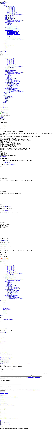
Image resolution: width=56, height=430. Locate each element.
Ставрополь (15, 418)
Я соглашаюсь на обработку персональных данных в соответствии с (21, 377)
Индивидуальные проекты (12, 12)
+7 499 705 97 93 (4, 107)
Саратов (11, 418)
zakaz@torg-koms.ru (4, 240)
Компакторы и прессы (9, 19)
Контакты (4, 49)
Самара (1, 418)
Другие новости (3, 156)
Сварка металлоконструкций (12, 33)
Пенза (1, 414)
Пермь (4, 414)
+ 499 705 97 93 (7, 210)
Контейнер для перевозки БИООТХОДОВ (15, 14)
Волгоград (12, 397)
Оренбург (4, 412)
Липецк (1, 406)
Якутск (1, 426)
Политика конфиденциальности (6, 357)
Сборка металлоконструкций (12, 32)
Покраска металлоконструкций (13, 31)
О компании (5, 95)
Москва (6, 408)
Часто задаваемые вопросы (8, 319)
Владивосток (2, 397)
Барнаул (1, 395)
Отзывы (6, 47)
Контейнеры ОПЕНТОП (9, 15)
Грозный (2, 399)
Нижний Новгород (15, 410)
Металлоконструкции (9, 30)
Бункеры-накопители (9, 27)
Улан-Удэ (2, 422)
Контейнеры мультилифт (9, 6)
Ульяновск (6, 422)
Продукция (5, 5)
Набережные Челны (4, 410)
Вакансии (6, 48)
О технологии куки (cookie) (5, 358)
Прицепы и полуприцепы (12, 26)
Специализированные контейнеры (11, 36)
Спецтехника (7, 22)
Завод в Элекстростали (9, 97)
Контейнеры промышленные (10, 18)
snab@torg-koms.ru (3, 244)
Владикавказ (8, 397)
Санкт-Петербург (6, 418)
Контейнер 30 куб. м (11, 9)
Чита (10, 424)
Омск (1, 412)
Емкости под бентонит (11, 37)
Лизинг (6, 93)
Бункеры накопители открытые (13, 28)
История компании (8, 96)
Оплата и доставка (6, 92)
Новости (6, 46)
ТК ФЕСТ (7, 45)
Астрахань (2, 393)
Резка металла (9, 35)
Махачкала (2, 408)
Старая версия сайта (4, 2)
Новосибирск (21, 410)
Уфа (9, 422)
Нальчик (9, 410)
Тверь (1, 420)
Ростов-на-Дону (3, 416)
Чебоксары (2, 424)
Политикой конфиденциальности (34, 377)
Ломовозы (9, 24)
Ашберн (6, 393)
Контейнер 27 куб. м (11, 8)
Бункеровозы (9, 23)
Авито (6, 94)
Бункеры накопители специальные (13, 29)
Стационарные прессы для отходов (13, 21)
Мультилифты (9, 25)
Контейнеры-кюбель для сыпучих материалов (15, 39)
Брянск (5, 395)
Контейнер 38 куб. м (11, 13)
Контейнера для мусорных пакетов (13, 38)
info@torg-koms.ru (11, 164)
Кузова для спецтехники (9, 16)
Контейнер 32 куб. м (11, 10)
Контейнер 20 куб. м (11, 7)
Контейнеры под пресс (9, 17)
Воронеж (16, 397)
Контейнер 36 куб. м (11, 11)
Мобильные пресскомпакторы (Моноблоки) (15, 20)
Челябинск (7, 424)
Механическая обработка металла (13, 34)
